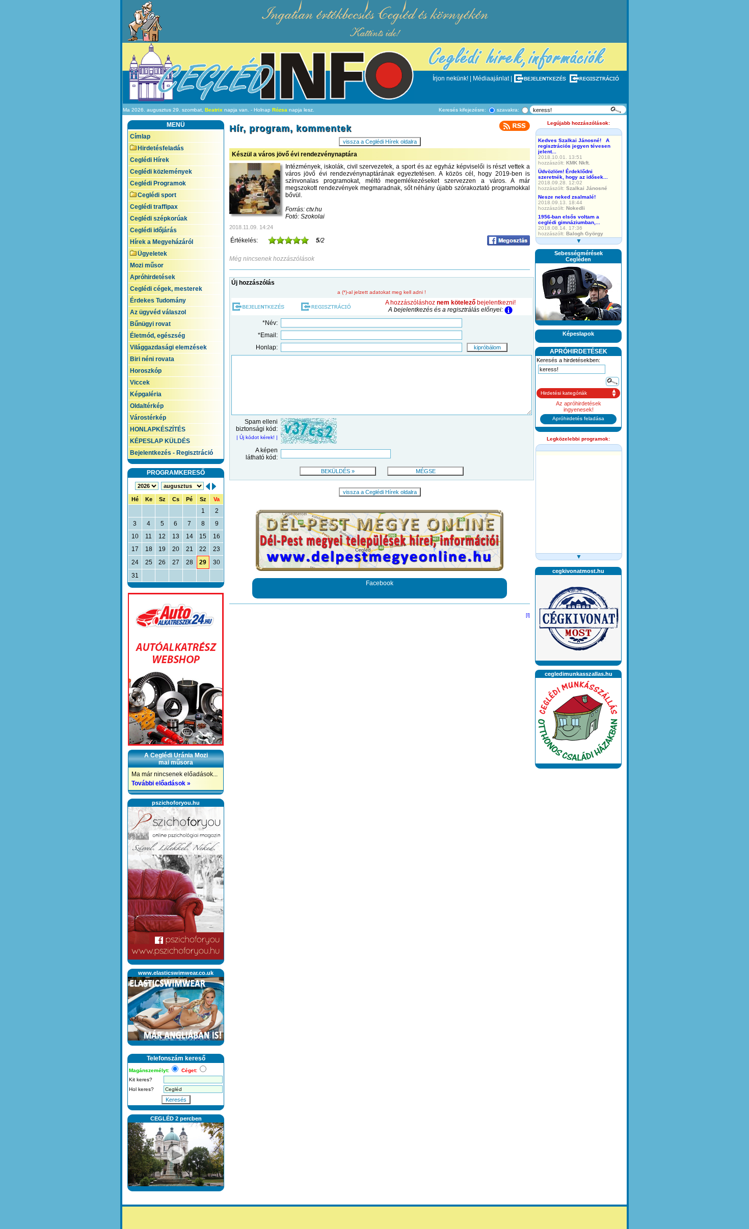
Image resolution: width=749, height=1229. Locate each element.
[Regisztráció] (596, 78)
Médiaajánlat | (492, 78)
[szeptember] (214, 485)
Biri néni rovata (152, 359)
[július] (208, 485)
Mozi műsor (147, 265)
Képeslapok (578, 334)
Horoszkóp (146, 370)
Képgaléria (146, 394)
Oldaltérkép (147, 405)
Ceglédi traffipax (154, 206)
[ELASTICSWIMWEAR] (176, 1038)
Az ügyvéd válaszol (158, 312)
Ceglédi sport (157, 195)
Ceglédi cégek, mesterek (166, 288)
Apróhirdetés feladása (578, 418)
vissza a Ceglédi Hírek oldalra (380, 142)
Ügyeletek (152, 253)
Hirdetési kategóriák (564, 393)
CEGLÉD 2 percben (176, 1118)
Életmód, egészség (157, 335)
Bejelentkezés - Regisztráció (171, 452)
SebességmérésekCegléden (578, 256)
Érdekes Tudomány (158, 300)
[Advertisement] (578, 925)
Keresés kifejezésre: (462, 110)
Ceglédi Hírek (149, 159)
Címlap (140, 136)
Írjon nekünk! (450, 78)
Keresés (176, 1100)
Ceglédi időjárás (153, 230)
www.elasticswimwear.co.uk (175, 973)
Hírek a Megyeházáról (161, 241)
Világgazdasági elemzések (168, 347)
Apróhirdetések (152, 277)
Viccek (140, 382)
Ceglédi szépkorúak (159, 218)
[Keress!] (616, 110)
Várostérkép (148, 417)
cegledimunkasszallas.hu (578, 674)
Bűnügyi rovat (150, 323)
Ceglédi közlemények (161, 171)
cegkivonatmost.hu (578, 571)
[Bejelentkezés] (541, 78)
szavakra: (508, 110)
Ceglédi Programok (158, 183)
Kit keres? (140, 1079)
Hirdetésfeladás (161, 148)
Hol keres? (141, 1089)
